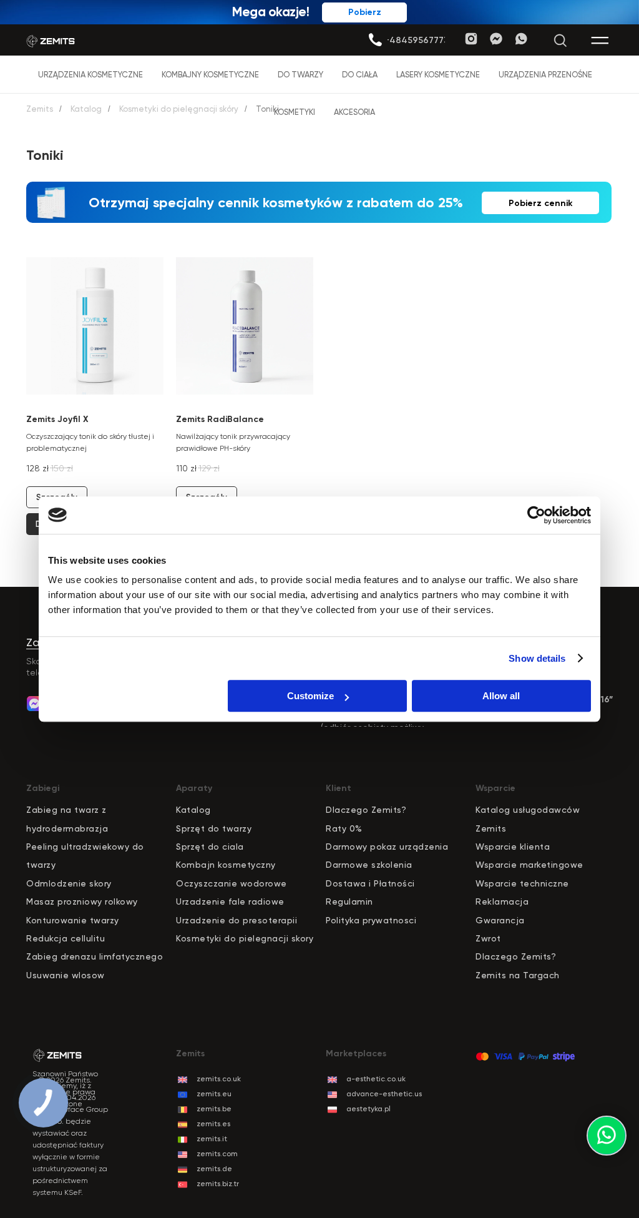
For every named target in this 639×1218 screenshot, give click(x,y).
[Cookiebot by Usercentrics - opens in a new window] (536, 515)
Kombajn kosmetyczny (226, 865)
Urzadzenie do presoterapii (236, 920)
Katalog (193, 810)
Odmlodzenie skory (69, 883)
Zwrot (488, 938)
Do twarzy (300, 74)
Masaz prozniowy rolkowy (82, 901)
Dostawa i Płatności (370, 883)
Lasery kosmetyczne (438, 74)
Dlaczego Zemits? (366, 810)
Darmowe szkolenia (369, 865)
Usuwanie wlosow (65, 975)
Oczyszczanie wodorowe (231, 883)
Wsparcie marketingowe (529, 865)
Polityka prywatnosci (371, 920)
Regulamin (349, 901)
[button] (540, 203)
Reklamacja (502, 901)
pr (186, 828)
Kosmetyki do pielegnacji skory (244, 938)
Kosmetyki (294, 112)
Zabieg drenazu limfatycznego (94, 956)
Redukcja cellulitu (65, 938)
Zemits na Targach (518, 975)
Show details (537, 658)
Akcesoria (354, 112)
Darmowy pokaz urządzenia (387, 847)
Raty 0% (344, 828)
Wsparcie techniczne (522, 883)
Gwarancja (500, 920)
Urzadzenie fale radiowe (230, 901)
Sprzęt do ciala (210, 847)
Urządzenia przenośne (545, 74)
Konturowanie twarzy (72, 920)
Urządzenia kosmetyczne (90, 74)
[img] (375, 39)
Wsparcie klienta (513, 847)
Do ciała (360, 74)
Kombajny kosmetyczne (210, 74)
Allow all (501, 695)
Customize (310, 695)
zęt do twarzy (221, 828)
